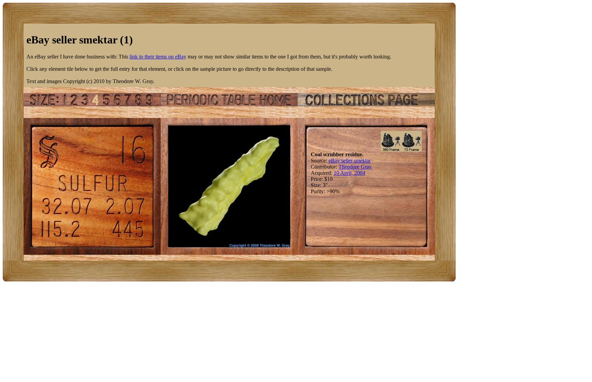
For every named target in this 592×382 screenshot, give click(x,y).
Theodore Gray (355, 167)
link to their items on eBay (158, 57)
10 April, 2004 (349, 173)
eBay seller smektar (350, 160)
